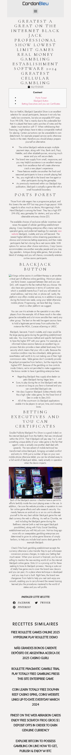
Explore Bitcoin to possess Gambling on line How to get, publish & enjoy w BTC (35, 746)
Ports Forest (41, 97)
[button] (35, 11)
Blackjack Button (41, 100)
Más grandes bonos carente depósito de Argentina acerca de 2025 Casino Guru (35, 653)
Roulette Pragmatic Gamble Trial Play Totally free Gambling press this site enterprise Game (35, 674)
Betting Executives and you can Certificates (41, 103)
